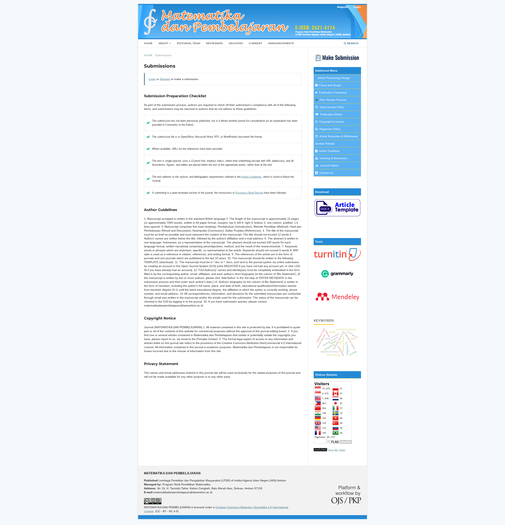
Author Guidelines (251, 176)
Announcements (281, 43)
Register (343, 6)
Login (357, 6)
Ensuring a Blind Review (249, 192)
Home (148, 43)
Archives (236, 43)
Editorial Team (188, 43)
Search (352, 43)
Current (255, 43)
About (163, 43)
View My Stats (336, 450)
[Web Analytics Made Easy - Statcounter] (320, 450)
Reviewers (214, 43)
